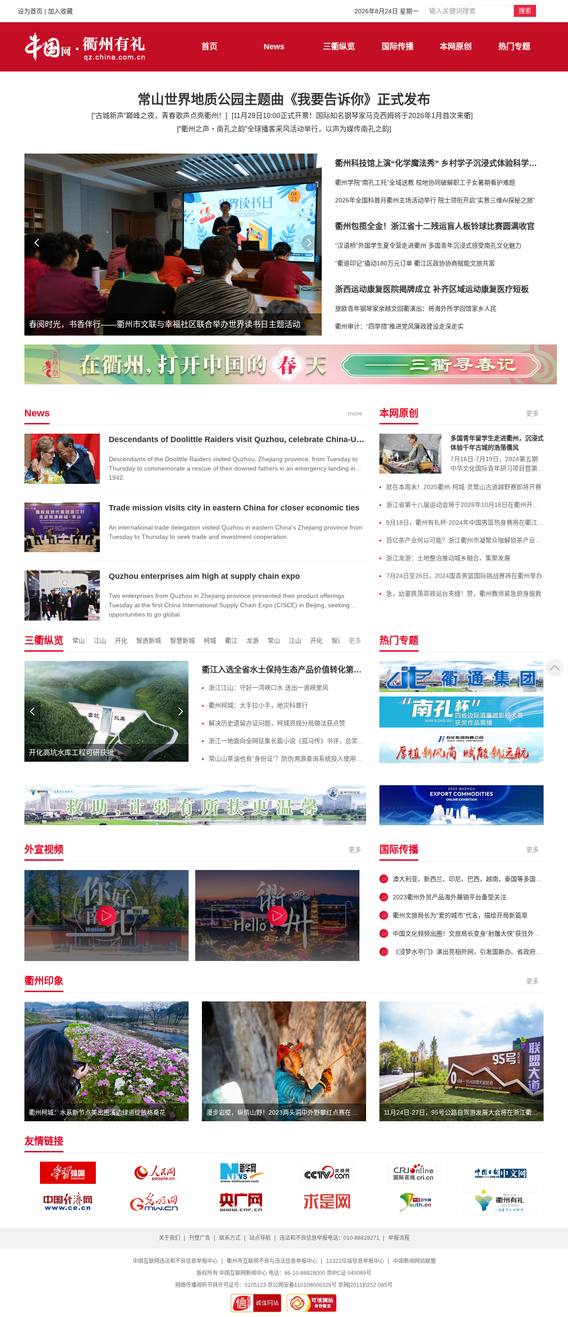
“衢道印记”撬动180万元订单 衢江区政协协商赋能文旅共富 (415, 263)
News (274, 46)
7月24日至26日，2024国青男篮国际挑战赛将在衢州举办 (464, 575)
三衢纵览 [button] (339, 46)
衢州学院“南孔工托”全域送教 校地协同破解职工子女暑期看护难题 (425, 182)
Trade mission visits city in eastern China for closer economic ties (234, 507)
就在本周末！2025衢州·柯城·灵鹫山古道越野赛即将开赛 (463, 486)
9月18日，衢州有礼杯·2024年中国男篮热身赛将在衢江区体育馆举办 (465, 522)
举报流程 (399, 1238)
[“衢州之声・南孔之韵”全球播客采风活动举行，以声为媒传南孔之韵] (284, 129)
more (355, 413)
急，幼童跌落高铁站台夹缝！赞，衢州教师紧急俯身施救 (463, 593)
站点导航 (260, 1238)
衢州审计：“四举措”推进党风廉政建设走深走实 (399, 326)
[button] (309, 243)
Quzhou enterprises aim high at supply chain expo (204, 576)
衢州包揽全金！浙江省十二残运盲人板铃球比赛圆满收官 (435, 226)
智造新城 (148, 640)
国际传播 (398, 46)
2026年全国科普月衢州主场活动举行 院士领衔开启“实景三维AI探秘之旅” (435, 200)
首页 (209, 46)
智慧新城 (182, 640)
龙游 (252, 640)
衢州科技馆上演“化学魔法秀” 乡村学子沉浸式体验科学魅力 (440, 163)
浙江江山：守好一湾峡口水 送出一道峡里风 (268, 687)
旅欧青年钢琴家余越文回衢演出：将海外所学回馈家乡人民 (416, 308)
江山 (100, 640)
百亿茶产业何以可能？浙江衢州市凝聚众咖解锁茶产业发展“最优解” (465, 540)
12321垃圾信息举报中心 (355, 1261)
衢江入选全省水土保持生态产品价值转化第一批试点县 (298, 669)
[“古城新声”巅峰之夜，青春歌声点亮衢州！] (159, 115)
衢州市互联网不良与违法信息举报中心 (272, 1261)
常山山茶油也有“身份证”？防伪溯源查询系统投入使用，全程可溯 (287, 758)
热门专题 (514, 46)
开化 (121, 640)
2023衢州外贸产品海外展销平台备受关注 (449, 897)
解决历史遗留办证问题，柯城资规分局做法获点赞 (277, 723)
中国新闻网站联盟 (414, 1261)
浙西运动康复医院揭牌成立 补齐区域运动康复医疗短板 (432, 289)
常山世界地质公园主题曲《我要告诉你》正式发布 (284, 99)
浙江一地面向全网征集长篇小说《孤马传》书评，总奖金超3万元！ (287, 740)
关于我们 (169, 1238)
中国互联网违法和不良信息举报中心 (175, 1261)
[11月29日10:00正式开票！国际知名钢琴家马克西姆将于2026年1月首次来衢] (352, 115)
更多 (532, 413)
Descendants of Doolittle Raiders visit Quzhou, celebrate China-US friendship (255, 439)
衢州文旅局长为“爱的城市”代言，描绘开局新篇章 (460, 915)
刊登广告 (199, 1238)
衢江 (231, 640)
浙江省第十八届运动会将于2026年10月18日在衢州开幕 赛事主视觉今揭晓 (465, 504)
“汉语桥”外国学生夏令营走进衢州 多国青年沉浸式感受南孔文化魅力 (428, 245)
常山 (78, 640)
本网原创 (456, 46)
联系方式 (230, 1238)
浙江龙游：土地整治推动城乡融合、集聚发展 (448, 558)
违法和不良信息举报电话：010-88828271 (329, 1238)
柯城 (210, 640)
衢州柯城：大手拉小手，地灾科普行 (258, 705)
